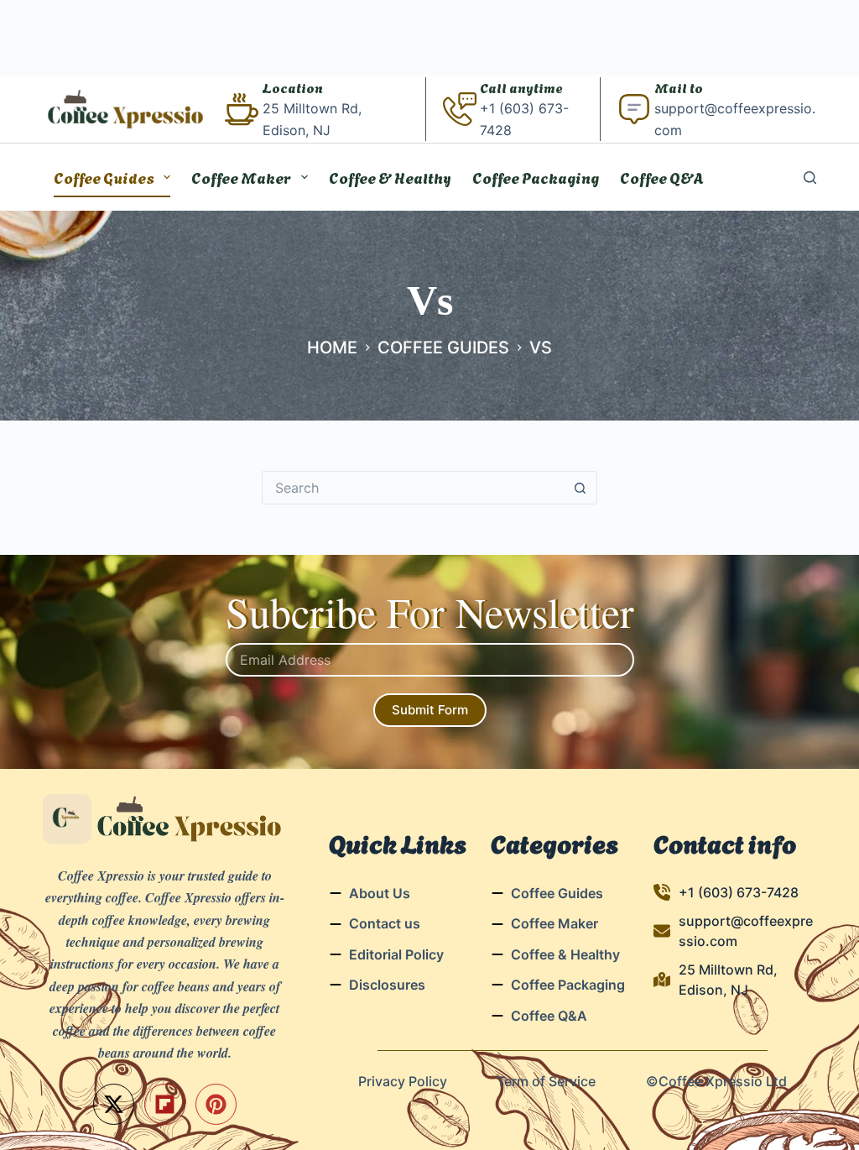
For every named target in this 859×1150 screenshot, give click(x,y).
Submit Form (430, 710)
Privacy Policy (402, 1081)
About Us (379, 893)
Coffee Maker (241, 176)
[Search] (810, 177)
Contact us (384, 923)
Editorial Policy (396, 954)
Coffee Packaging (535, 176)
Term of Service (546, 1081)
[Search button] (580, 487)
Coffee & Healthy (390, 176)
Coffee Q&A (662, 176)
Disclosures (387, 984)
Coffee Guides (104, 176)
